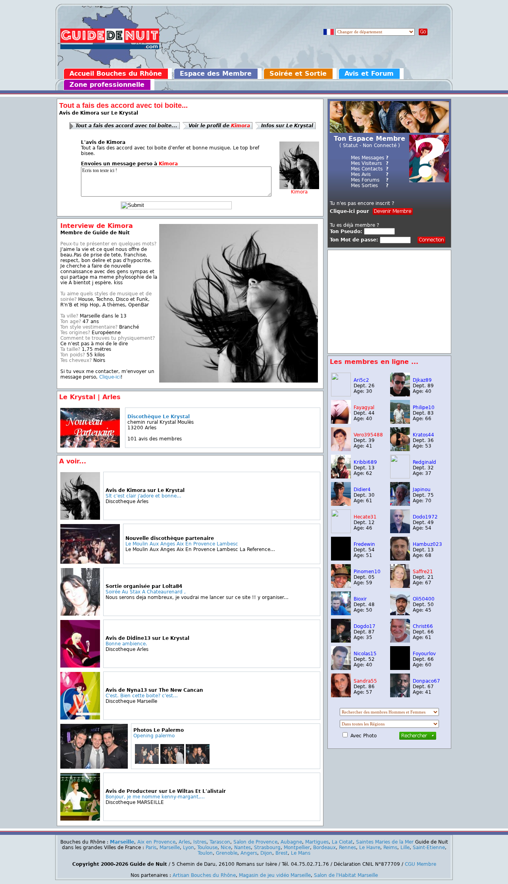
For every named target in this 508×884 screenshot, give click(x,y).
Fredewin (364, 544)
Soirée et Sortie (298, 73)
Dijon (266, 853)
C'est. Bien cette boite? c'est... (142, 695)
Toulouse (207, 847)
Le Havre (369, 847)
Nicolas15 (365, 653)
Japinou (422, 489)
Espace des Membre (216, 73)
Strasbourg (267, 847)
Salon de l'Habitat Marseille (346, 875)
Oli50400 (424, 599)
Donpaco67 (426, 681)
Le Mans (300, 853)
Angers (249, 853)
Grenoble (226, 853)
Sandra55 (365, 681)
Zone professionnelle (106, 84)
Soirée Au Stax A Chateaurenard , (146, 592)
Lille (405, 847)
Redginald (424, 462)
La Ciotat (342, 842)
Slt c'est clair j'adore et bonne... (143, 496)
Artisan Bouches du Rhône (204, 875)
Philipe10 (424, 407)
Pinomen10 (367, 571)
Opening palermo (154, 736)
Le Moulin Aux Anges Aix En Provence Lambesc (181, 544)
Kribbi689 (365, 462)
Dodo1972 (425, 517)
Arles (184, 842)
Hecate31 (365, 517)
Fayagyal (364, 407)
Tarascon (220, 842)
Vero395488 (368, 435)
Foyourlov (424, 653)
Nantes (242, 847)
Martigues (317, 842)
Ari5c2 (361, 380)
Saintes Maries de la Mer (385, 842)
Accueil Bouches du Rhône (115, 73)
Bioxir (360, 599)
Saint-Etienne (429, 847)
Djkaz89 (422, 380)
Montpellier (297, 847)
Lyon (188, 847)
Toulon (205, 853)
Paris (151, 847)
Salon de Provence (255, 842)
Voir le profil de (219, 125)
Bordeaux (324, 847)
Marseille (122, 842)
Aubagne (291, 842)
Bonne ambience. (126, 644)
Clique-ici (110, 377)
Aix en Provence (156, 842)
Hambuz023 (427, 544)
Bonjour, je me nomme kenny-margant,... (155, 797)
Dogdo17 (364, 626)
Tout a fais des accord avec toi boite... (126, 125)
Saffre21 (423, 571)
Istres (199, 842)
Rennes (347, 847)
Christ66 (423, 626)
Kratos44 (423, 435)
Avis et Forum (369, 73)
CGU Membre (420, 864)
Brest (281, 853)
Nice (226, 847)
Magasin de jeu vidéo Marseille (275, 875)
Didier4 (362, 489)
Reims (390, 847)
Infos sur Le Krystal (287, 125)
